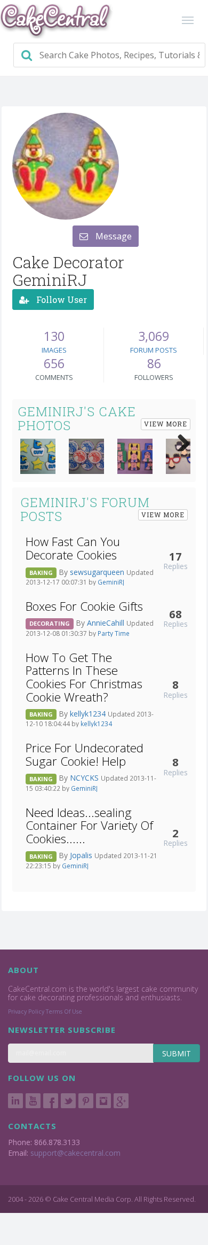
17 (175, 556)
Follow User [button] (60, 299)
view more (165, 423)
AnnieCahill (106, 623)
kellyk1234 (89, 714)
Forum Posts (153, 350)
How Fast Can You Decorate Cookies (73, 548)
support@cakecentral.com (75, 1153)
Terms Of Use (64, 1011)
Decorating (49, 623)
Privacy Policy (26, 1011)
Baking (41, 573)
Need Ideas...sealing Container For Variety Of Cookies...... (89, 825)
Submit (176, 1053)
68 (175, 614)
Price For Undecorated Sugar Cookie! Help (84, 754)
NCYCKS (85, 778)
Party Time (114, 633)
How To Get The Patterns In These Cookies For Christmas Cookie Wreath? (84, 677)
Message (112, 236)
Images (54, 350)
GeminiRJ (111, 582)
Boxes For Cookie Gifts (84, 606)
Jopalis (82, 855)
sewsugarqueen (98, 572)
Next (179, 440)
